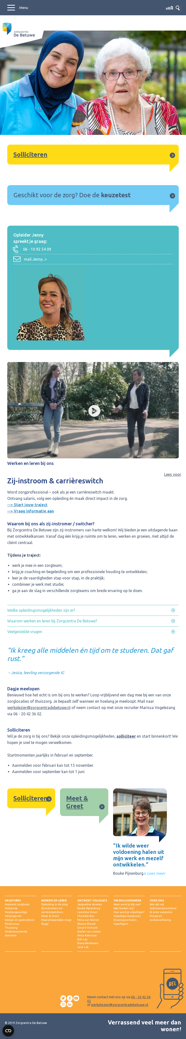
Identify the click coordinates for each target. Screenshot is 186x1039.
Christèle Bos (85, 916)
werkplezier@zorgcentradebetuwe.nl (38, 707)
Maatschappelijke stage (56, 919)
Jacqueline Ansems (89, 904)
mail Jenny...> (35, 259)
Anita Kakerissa (87, 935)
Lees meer (155, 873)
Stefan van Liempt (89, 931)
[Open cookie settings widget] (8, 1031)
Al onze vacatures (161, 912)
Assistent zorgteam (17, 904)
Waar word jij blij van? (127, 904)
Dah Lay (82, 939)
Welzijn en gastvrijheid (19, 919)
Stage (45, 923)
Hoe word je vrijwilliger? (129, 912)
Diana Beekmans (87, 943)
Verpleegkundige (16, 912)
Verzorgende (13, 916)
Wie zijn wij (157, 904)
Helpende (11, 908)
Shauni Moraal (86, 923)
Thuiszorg (11, 927)
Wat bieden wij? (124, 908)
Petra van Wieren (88, 919)
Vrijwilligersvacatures (127, 916)
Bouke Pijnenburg (88, 908)
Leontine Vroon (87, 912)
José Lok (83, 947)
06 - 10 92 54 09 (37, 249)
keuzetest (116, 194)
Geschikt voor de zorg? (45, 194)
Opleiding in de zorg (54, 904)
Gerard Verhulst (87, 927)
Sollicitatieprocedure (163, 908)
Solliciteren (30, 154)
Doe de (90, 194)
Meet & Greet (50, 916)
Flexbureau (12, 923)
